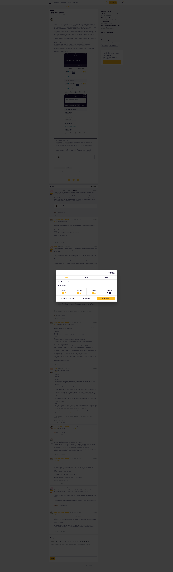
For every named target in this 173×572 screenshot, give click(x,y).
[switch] (79, 293)
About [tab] (106, 277)
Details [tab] (86, 277)
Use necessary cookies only (67, 298)
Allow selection (86, 298)
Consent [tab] (66, 277)
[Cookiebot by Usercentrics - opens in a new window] (109, 273)
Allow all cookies (106, 298)
